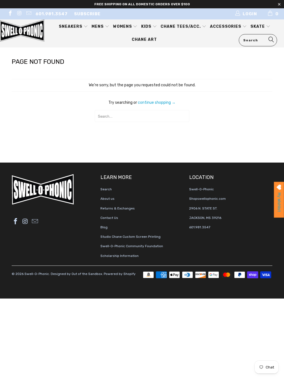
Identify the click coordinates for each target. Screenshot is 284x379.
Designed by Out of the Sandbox (76, 274)
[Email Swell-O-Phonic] (28, 13)
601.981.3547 (52, 13)
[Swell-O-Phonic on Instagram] (19, 13)
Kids (147, 26)
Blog (104, 227)
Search (106, 189)
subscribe (87, 13)
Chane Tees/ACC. (181, 26)
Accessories (226, 26)
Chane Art (144, 39)
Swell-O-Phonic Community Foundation (131, 246)
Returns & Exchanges (117, 208)
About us (107, 199)
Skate (258, 26)
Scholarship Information (119, 256)
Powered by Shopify (120, 274)
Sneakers (71, 26)
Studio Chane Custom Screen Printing (130, 237)
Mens (98, 26)
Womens (123, 26)
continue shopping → (157, 102)
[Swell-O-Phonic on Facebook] (10, 13)
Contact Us (109, 218)
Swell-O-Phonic (36, 274)
